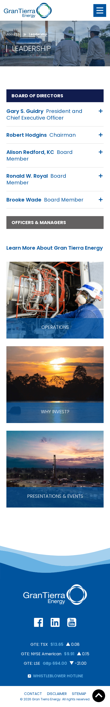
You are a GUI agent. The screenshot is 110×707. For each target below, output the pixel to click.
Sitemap (79, 693)
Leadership (38, 34)
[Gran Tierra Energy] (28, 10)
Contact (33, 693)
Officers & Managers (39, 223)
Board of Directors (37, 96)
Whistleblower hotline (58, 676)
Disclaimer (57, 693)
